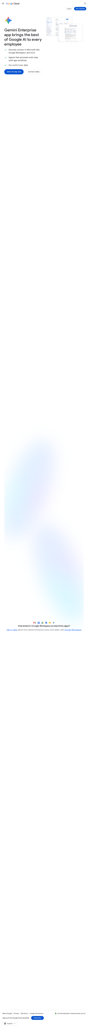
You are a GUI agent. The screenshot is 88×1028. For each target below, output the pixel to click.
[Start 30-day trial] (14, 71)
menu (3, 3)
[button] (62, 111)
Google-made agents (22, 196)
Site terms (24, 1013)
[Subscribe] (37, 1018)
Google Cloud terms (36, 1013)
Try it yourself (17, 571)
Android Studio (71, 518)
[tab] (14, 332)
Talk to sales (11, 630)
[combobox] (10, 1023)
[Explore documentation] (37, 950)
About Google (7, 1013)
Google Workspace (72, 630)
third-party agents (27, 207)
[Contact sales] (33, 71)
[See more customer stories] (44, 851)
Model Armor (70, 273)
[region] (44, 532)
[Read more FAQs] (13, 950)
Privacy (16, 1013)
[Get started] (80, 8)
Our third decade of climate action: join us (71, 1013)
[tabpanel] (44, 383)
